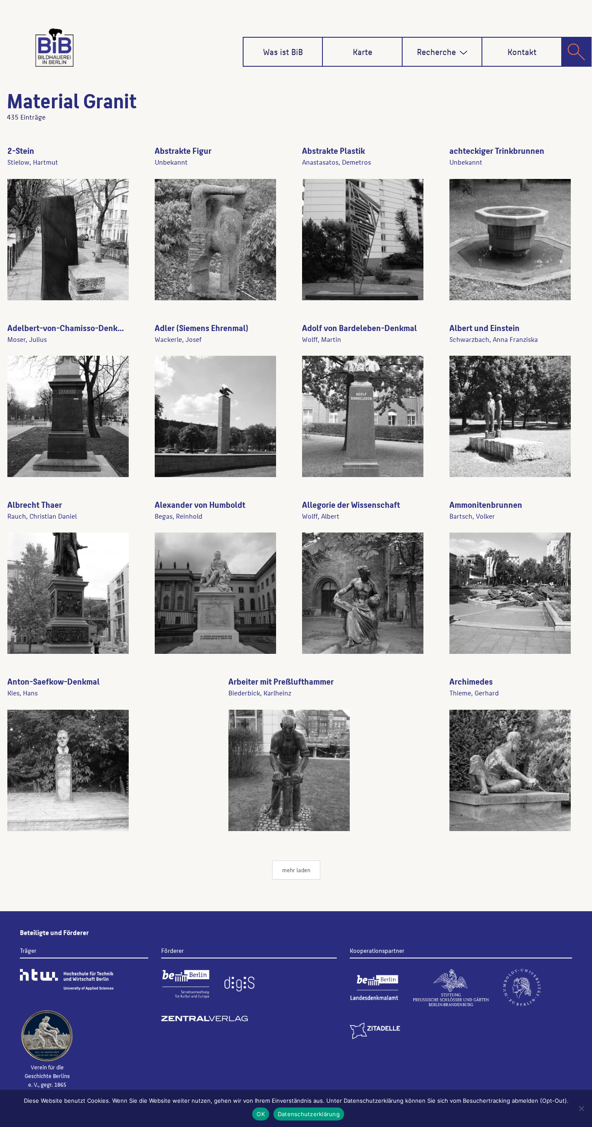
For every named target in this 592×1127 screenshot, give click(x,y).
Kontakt (522, 51)
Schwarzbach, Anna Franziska (493, 339)
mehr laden (296, 869)
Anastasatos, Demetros (336, 161)
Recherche (436, 51)
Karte (362, 51)
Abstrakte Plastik (333, 150)
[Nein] (581, 1108)
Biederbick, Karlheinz (259, 692)
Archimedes (471, 681)
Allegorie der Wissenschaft (351, 504)
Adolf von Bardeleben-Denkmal (359, 327)
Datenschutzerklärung (309, 1114)
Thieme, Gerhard (474, 692)
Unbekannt (171, 161)
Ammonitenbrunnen (485, 504)
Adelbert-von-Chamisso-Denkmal (69, 327)
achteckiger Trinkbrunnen (496, 150)
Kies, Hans (22, 692)
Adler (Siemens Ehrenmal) (201, 327)
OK (261, 1114)
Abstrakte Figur (183, 150)
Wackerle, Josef (178, 339)
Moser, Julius (27, 339)
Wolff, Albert (320, 515)
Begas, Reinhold (178, 515)
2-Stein (20, 150)
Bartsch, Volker (472, 515)
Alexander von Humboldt (200, 504)
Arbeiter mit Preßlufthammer (281, 681)
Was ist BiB (283, 51)
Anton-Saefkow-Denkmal (53, 681)
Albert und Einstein (484, 327)
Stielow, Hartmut (32, 161)
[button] (463, 53)
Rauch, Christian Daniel (42, 515)
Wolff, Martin (321, 339)
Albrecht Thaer (34, 504)
